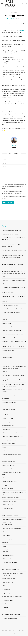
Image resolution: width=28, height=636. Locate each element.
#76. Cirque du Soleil (7, 326)
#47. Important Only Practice (8, 443)
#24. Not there (5, 531)
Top (14, 633)
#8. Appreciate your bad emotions (10, 593)
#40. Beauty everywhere (7, 468)
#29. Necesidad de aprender (8, 512)
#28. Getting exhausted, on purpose (10, 515)
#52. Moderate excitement (8, 425)
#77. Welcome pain (6, 323)
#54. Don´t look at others (8, 418)
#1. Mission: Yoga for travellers (9, 618)
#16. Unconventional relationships (10, 562)
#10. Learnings (5, 585)
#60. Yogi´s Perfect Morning (8, 395)
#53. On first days (6, 422)
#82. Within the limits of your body (10, 305)
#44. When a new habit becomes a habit (11, 454)
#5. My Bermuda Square (7, 603)
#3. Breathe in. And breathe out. (9, 611)
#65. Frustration (6, 371)
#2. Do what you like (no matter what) (11, 614)
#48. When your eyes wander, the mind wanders (13, 440)
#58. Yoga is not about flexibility (9, 402)
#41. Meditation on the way (8, 465)
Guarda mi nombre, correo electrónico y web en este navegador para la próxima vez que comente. (14, 186)
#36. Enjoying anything (7, 485)
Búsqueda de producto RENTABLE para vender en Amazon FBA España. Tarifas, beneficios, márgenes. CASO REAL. (13, 245)
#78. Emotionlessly (6, 319)
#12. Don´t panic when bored (9, 578)
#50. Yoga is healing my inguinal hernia (11, 432)
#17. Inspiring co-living (7, 558)
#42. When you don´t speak (8, 461)
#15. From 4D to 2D (6, 566)
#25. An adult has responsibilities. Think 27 (12, 528)
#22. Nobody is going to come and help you (12, 539)
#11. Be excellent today (7, 582)
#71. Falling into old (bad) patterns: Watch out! (13, 346)
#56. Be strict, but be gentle (8, 409)
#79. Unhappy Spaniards (7, 316)
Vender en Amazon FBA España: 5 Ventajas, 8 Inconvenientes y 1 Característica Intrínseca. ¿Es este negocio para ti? (13, 266)
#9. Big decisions (6, 589)
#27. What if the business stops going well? (12, 519)
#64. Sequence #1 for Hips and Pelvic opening (13, 375)
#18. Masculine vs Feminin (8, 555)
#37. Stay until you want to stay (9, 481)
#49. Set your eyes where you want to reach (12, 436)
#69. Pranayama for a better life (9, 353)
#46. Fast (4, 447)
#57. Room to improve (7, 405)
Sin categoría (10, 18)
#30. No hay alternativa (7, 508)
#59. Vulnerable (5, 398)
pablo (14, 148)
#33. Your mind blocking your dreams (10, 497)
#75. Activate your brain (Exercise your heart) (12, 330)
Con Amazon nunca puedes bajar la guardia (12, 230)
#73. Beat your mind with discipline (10, 337)
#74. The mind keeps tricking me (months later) (13, 334)
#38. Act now (5, 477)
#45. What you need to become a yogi (11, 450)
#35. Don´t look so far (7, 488)
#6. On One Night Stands (8, 600)
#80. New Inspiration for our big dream (11, 312)
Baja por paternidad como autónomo (10, 234)
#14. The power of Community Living (10, 569)
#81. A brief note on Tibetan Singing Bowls (12, 308)
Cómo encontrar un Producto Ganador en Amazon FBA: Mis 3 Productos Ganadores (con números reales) (13, 282)
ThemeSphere (22, 630)
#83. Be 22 (4, 301)
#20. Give (4, 546)
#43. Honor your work (7, 458)
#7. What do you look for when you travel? (12, 596)
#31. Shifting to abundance (8, 504)
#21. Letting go (5, 542)
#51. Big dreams (6, 429)
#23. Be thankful (6, 535)
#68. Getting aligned (7, 357)
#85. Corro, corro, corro (7, 292)
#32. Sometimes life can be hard (9, 501)
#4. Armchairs (5, 607)
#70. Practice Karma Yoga (8, 350)
